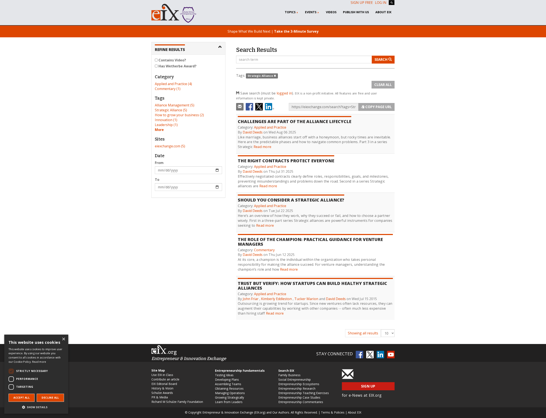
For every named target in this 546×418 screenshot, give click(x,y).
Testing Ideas (224, 375)
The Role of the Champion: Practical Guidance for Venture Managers (310, 242)
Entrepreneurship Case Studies (299, 397)
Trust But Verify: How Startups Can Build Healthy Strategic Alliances (312, 285)
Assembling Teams (228, 384)
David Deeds (253, 132)
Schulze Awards (162, 393)
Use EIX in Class (162, 375)
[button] (36, 407)
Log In (380, 2)
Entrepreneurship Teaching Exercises (303, 393)
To (157, 179)
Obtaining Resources (229, 388)
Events (311, 12)
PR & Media (159, 397)
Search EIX (286, 371)
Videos (331, 12)
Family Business (289, 375)
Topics (290, 12)
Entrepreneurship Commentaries (300, 402)
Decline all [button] (50, 397)
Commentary (264, 250)
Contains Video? (172, 60)
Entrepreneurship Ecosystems (298, 384)
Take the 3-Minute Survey (296, 31)
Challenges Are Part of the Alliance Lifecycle (294, 121)
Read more (263, 146)
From (159, 162)
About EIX (383, 12)
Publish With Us (356, 12)
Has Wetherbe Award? (177, 66)
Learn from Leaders (229, 402)
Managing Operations (230, 393)
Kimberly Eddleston (276, 298)
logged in (284, 93)
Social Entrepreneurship (294, 379)
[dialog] (36, 374)
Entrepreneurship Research (296, 388)
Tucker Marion (306, 298)
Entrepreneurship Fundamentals (240, 371)
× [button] (63, 339)
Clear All (383, 84)
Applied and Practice (270, 127)
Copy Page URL (378, 106)
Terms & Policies (332, 412)
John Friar (250, 298)
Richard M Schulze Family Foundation (177, 402)
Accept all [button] (21, 397)
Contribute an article (165, 379)
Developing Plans (227, 379)
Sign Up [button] (368, 386)
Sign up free (362, 2)
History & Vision (162, 388)
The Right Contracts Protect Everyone (286, 161)
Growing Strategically (229, 397)
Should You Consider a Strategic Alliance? (291, 200)
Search (381, 59)
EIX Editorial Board (164, 384)
